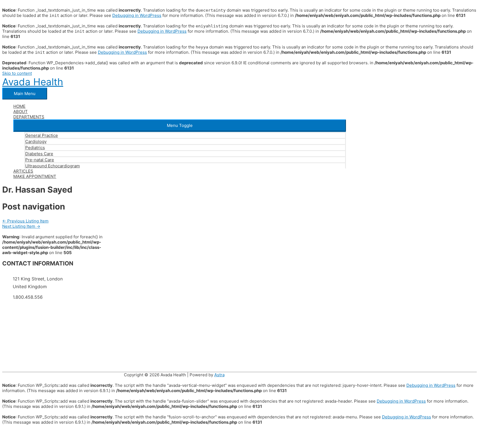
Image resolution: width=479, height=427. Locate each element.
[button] (179, 125)
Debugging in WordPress (136, 15)
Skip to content (17, 73)
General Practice (41, 135)
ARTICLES (23, 171)
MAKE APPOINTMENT (34, 176)
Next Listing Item (21, 226)
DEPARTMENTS (28, 116)
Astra (219, 374)
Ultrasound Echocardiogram (52, 165)
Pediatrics (35, 147)
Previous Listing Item (25, 221)
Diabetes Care (39, 153)
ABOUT (20, 111)
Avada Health (32, 82)
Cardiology (36, 141)
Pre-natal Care (39, 159)
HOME (19, 106)
